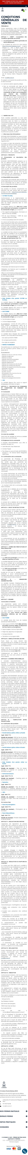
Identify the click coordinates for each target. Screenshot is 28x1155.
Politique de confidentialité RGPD (15, 1140)
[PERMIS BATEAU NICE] (2, 9)
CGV (4, 1140)
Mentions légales (14, 1142)
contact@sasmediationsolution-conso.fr (13, 1012)
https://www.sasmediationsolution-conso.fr (15, 1017)
